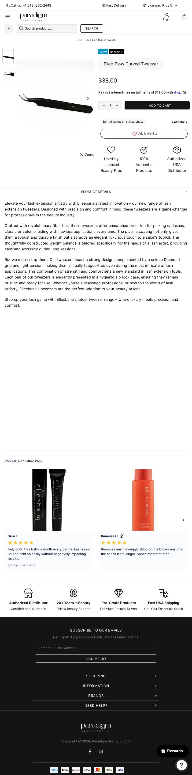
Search (91, 28)
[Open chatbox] (181, 765)
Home (79, 39)
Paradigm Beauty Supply (33, 16)
